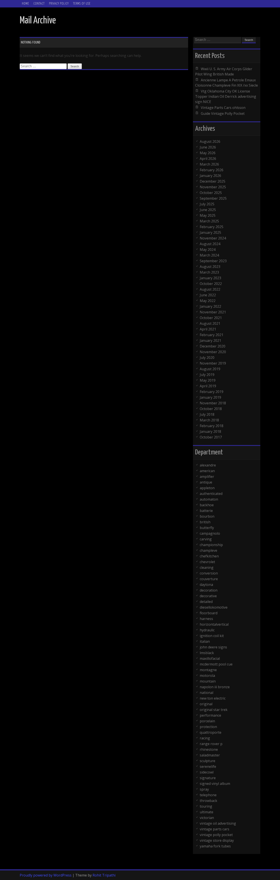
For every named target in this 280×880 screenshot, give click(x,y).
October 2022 (211, 283)
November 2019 (213, 363)
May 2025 (207, 215)
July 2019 (207, 374)
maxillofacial (210, 658)
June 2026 (208, 147)
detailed (206, 601)
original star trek (214, 709)
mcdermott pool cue (216, 664)
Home (25, 3)
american (207, 470)
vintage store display (217, 840)
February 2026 (211, 170)
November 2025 (213, 187)
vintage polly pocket (216, 834)
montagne (208, 669)
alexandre (208, 465)
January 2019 (210, 397)
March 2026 (209, 164)
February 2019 (211, 391)
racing (205, 738)
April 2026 (208, 158)
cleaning (207, 567)
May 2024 (207, 249)
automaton (209, 499)
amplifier (207, 476)
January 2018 (210, 431)
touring (206, 806)
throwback (208, 800)
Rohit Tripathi (104, 875)
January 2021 (210, 340)
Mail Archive (38, 20)
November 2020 (213, 351)
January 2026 (210, 175)
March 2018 (209, 420)
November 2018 (213, 403)
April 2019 (208, 386)
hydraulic (207, 630)
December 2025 (212, 181)
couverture (209, 578)
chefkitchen (209, 556)
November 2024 (213, 238)
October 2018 (211, 408)
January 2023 (210, 278)
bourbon (207, 516)
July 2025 (207, 204)
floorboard (208, 613)
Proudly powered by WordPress (46, 875)
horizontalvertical (214, 624)
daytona (206, 584)
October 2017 (211, 437)
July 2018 (207, 414)
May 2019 (207, 380)
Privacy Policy (59, 3)
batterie (206, 510)
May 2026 (207, 152)
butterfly (207, 527)
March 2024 (209, 255)
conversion (209, 573)
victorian (207, 817)
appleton (207, 487)
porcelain (207, 721)
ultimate (206, 812)
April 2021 (208, 329)
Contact (39, 3)
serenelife (208, 766)
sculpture (207, 760)
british (205, 522)
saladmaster (210, 755)
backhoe (207, 505)
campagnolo (210, 533)
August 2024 (210, 243)
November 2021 (213, 312)
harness (206, 618)
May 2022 (207, 300)
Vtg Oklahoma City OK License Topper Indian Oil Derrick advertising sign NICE (225, 96)
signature (208, 777)
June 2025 (208, 209)
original (206, 704)
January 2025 (210, 232)
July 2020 (207, 357)
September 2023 (213, 260)
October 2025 (211, 192)
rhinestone (209, 749)
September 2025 (213, 198)
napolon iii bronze (215, 686)
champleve (208, 550)
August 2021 (210, 323)
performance (210, 715)
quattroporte (210, 732)
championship (211, 544)
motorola (207, 675)
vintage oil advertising (218, 823)
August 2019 (210, 369)
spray (204, 789)
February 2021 (211, 334)
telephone (208, 795)
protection (208, 726)
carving (206, 539)
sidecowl (207, 772)
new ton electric (213, 698)
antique (206, 482)
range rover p (211, 743)
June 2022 (208, 295)
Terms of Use (82, 3)
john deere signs (213, 647)
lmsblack (207, 652)
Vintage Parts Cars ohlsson (223, 107)
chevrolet (207, 561)
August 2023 (210, 266)
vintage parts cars (214, 829)
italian (205, 641)
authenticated (211, 493)
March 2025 (209, 221)
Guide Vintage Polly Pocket (223, 113)
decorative (208, 596)
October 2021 (211, 317)
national (206, 692)
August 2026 (210, 141)
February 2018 (211, 425)
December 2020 (212, 346)
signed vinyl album (215, 783)
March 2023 (209, 272)
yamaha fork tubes (215, 846)
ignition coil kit (212, 635)
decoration (208, 590)
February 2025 (211, 226)
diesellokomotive (214, 607)
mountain (208, 681)
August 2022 (210, 289)
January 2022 (210, 306)
